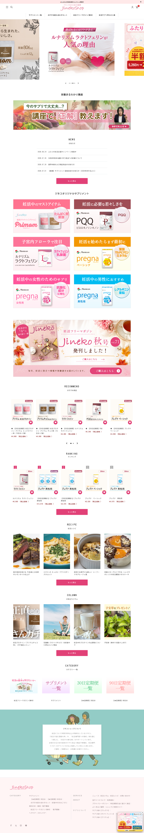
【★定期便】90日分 (54, 799)
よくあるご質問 (98, 807)
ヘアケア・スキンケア (37, 813)
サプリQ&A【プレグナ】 (101, 810)
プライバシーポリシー (100, 803)
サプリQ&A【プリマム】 (101, 817)
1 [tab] (70, 443)
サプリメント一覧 (35, 15)
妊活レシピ (114, 796)
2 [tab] (73, 443)
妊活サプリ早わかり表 (107, 15)
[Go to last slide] (66, 83)
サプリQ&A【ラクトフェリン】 (103, 814)
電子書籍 (56, 809)
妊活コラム (105, 796)
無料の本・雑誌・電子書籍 (39, 806)
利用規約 (110, 800)
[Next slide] (78, 83)
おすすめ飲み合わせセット (57, 15)
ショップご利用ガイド (114, 807)
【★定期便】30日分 (38, 799)
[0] (137, 7)
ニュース (95, 796)
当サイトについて (99, 800)
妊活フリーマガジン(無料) (83, 15)
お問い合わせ (125, 796)
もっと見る (72, 181)
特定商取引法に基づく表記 (120, 803)
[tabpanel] (22, 417)
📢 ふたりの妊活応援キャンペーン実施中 (72, 1)
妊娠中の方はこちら (59, 802)
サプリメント (34, 796)
